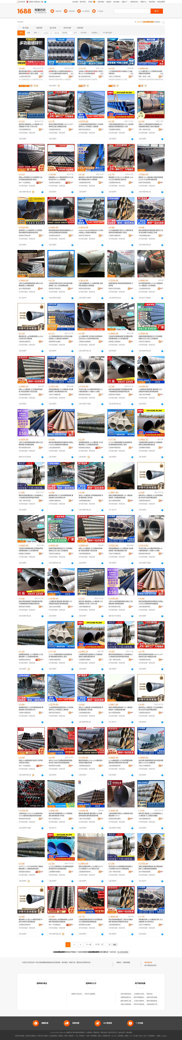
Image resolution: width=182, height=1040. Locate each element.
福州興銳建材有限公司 (25, 448)
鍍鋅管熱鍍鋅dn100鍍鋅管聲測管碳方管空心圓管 (31, 72)
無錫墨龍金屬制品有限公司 (85, 448)
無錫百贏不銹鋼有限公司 (115, 395)
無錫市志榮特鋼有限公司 (115, 289)
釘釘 (145, 1036)
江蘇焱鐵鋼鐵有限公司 (25, 129)
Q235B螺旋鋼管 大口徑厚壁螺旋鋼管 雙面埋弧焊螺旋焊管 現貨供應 (121, 762)
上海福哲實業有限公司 (25, 76)
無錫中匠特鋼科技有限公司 (85, 129)
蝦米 (99, 1036)
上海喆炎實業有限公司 (141, 1001)
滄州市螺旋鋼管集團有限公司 (25, 289)
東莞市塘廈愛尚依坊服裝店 (142, 997)
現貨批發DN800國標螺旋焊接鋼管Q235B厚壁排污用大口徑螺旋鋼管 (121, 868)
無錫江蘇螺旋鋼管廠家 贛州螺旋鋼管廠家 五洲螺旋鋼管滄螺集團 (151, 868)
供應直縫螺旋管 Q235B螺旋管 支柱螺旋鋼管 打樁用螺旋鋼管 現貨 (61, 391)
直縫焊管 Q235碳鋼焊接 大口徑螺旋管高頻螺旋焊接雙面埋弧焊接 (30, 232)
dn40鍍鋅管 (67, 79)
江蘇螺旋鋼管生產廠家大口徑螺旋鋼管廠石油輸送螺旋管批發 (150, 444)
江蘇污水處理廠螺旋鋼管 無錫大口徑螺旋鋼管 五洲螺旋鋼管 (31, 285)
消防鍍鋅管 (142, 79)
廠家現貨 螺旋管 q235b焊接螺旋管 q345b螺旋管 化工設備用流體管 (151, 815)
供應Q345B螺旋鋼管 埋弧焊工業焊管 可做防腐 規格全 (31, 762)
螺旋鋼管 (88, 79)
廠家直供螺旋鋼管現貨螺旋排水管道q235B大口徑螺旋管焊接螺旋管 (61, 444)
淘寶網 (60, 1036)
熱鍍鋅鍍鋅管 (158, 79)
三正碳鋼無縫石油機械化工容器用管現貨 (120, 72)
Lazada (164, 1036)
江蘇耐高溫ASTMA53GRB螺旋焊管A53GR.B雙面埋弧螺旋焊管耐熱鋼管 (31, 815)
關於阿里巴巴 (112, 1032)
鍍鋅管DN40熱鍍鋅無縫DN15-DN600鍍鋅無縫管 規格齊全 (61, 72)
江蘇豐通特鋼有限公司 (55, 129)
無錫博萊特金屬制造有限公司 (55, 342)
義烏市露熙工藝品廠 (127, 1001)
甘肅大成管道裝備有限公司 (129, 1004)
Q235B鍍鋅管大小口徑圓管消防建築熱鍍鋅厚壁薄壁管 (150, 72)
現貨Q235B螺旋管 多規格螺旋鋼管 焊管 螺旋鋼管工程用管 (91, 497)
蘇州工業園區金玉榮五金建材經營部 (55, 819)
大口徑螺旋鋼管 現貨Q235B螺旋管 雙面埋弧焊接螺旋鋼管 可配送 (121, 232)
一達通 (158, 1036)
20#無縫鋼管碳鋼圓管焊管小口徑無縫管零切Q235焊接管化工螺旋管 (91, 126)
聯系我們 (122, 1032)
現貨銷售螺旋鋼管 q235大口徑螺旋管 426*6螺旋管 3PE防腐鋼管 (151, 285)
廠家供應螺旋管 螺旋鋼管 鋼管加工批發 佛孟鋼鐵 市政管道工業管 (151, 232)
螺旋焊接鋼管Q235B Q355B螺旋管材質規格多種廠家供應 (91, 762)
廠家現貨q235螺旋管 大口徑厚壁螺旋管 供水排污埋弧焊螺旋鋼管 (151, 497)
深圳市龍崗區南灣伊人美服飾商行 (132, 994)
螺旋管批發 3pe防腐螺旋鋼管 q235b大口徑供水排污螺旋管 (31, 338)
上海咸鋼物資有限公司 (145, 289)
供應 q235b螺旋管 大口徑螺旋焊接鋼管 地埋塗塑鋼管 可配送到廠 (30, 391)
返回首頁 (113, 952)
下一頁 (88, 945)
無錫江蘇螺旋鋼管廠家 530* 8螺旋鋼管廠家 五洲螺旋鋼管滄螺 (120, 497)
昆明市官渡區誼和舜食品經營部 (144, 1004)
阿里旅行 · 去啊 (84, 1036)
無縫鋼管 (52, 79)
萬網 (126, 1036)
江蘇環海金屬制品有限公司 (55, 182)
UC (131, 1036)
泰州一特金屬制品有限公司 (25, 182)
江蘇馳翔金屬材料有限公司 (25, 342)
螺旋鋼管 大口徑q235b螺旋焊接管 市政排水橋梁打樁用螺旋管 (30, 921)
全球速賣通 (53, 1036)
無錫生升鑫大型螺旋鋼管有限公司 (82, 994)
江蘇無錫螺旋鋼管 (128, 962)
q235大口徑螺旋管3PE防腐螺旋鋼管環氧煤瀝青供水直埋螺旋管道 (61, 868)
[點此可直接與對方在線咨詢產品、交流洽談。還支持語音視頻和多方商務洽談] (132, 139)
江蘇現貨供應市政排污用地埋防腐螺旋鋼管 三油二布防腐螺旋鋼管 (60, 285)
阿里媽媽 (94, 1036)
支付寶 (135, 1036)
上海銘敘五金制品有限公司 (142, 994)
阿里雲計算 (106, 1036)
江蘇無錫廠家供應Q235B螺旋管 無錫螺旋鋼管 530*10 (121, 815)
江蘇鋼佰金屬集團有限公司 (85, 342)
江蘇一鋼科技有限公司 (145, 129)
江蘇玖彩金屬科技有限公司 (145, 342)
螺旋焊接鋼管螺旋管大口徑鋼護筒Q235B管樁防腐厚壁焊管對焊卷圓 (31, 497)
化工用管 (124, 79)
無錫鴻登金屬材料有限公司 (55, 76)
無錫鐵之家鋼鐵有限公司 (115, 342)
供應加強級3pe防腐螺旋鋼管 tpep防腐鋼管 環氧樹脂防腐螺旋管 (61, 921)
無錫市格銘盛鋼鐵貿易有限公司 (145, 182)
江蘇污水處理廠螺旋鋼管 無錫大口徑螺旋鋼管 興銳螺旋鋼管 (31, 444)
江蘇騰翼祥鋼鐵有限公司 (115, 129)
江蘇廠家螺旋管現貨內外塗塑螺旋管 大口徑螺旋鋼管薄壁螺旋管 (90, 921)
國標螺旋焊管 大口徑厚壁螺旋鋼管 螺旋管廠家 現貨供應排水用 (61, 497)
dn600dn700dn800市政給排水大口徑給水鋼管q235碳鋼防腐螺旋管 (91, 232)
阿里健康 (151, 1036)
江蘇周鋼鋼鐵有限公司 (25, 395)
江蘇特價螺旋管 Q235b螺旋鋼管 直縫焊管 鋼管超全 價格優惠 (91, 285)
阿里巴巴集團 (19, 1036)
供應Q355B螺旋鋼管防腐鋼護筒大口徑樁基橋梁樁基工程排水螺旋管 (150, 126)
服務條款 (96, 1032)
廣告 (42, 74)
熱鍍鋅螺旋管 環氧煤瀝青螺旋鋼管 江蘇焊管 (121, 285)
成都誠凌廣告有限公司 (128, 997)
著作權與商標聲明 (79, 1032)
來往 (140, 1036)
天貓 (65, 1036)
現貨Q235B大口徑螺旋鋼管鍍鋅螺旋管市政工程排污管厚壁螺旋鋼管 (60, 762)
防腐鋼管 (94, 79)
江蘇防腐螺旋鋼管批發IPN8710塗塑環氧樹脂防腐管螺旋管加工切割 (121, 126)
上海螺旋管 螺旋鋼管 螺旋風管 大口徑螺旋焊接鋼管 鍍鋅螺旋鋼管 (150, 391)
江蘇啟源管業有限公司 (85, 182)
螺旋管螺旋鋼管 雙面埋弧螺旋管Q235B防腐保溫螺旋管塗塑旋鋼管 (61, 232)
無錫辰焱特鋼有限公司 (25, 236)
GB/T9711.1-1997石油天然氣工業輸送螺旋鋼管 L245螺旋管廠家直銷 (31, 868)
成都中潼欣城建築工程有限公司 (157, 997)
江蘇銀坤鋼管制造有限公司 (115, 448)
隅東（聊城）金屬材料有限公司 (145, 76)
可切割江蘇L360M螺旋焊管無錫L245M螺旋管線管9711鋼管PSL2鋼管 (91, 391)
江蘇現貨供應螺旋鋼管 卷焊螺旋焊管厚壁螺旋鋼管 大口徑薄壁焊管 (121, 338)
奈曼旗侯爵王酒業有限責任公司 (157, 1004)
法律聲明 (89, 1032)
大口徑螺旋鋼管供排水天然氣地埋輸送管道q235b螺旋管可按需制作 (60, 338)
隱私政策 (104, 1032)
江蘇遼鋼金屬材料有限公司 (55, 236)
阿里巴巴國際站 (31, 1036)
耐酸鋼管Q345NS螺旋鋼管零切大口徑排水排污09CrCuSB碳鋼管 (61, 179)
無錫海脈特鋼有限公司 (85, 395)
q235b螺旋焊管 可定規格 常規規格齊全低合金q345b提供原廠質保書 (90, 338)
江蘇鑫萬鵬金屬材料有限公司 (145, 236)
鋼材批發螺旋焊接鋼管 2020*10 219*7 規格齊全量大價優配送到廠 (61, 126)
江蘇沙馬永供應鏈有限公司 (145, 395)
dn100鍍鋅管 (33, 79)
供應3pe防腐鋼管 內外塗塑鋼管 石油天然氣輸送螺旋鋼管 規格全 (30, 179)
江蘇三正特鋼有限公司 (115, 76)
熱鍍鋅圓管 (150, 79)
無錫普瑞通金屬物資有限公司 (85, 289)
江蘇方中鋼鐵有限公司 (55, 395)
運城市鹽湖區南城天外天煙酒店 (157, 1001)
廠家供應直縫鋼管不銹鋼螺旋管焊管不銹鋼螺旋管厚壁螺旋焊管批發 (120, 391)
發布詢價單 (148, 962)
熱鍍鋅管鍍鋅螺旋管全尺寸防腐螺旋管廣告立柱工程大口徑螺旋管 (150, 338)
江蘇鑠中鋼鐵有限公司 (115, 236)
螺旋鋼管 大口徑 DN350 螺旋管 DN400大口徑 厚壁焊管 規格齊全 (121, 179)
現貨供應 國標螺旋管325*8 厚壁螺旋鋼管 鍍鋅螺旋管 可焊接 (60, 815)
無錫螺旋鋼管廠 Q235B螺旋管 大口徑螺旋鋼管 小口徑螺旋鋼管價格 (91, 444)
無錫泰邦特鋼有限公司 (55, 289)
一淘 (76, 1036)
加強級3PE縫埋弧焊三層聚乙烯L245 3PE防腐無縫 (91, 72)
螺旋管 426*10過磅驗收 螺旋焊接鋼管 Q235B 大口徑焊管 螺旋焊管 (151, 179)
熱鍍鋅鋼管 (58, 79)
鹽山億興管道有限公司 (85, 76)
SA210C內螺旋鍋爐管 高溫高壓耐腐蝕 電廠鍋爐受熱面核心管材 (120, 444)
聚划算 (71, 1036)
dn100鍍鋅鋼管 (24, 79)
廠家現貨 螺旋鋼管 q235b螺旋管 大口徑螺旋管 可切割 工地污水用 (31, 126)
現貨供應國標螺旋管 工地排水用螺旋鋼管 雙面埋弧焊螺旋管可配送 (121, 921)
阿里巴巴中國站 (42, 1036)
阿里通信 (121, 1036)
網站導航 (129, 1032)
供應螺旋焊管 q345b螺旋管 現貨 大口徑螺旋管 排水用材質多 (151, 921)
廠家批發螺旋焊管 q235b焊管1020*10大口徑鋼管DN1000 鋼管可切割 (91, 868)
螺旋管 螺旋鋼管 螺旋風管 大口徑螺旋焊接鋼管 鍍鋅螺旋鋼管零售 (90, 815)
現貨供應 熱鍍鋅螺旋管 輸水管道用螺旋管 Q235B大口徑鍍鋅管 (151, 762)
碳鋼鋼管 (118, 79)
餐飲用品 (150, 994)
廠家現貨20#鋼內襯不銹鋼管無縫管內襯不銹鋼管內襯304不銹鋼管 (91, 179)
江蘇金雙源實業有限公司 (55, 448)
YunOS (113, 1036)
